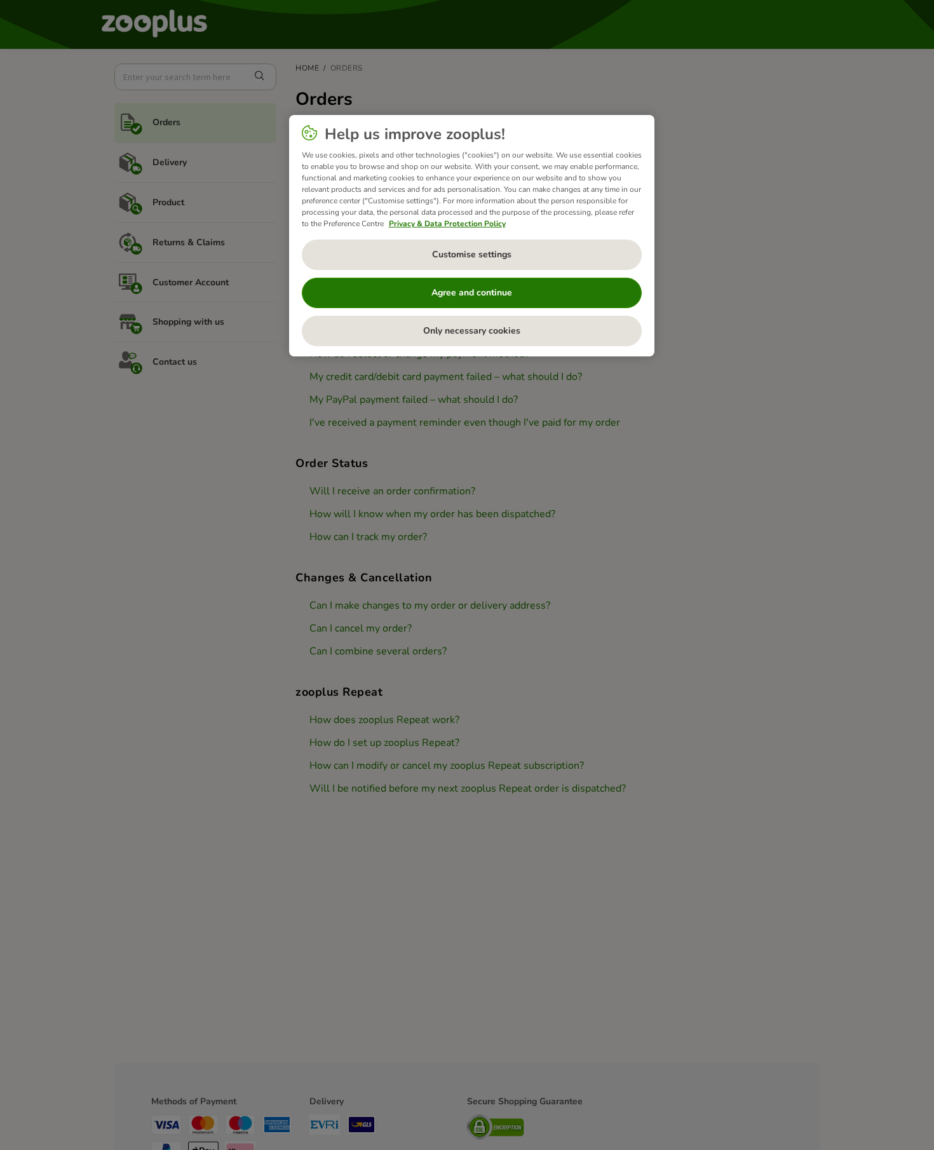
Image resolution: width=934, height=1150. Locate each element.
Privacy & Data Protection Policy (447, 224)
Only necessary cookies (471, 331)
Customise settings (471, 254)
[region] (471, 235)
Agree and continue (471, 293)
